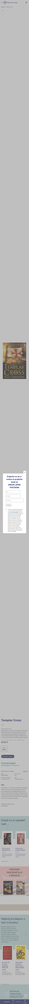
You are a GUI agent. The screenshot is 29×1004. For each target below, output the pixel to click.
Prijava (8, 505)
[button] (24, 472)
